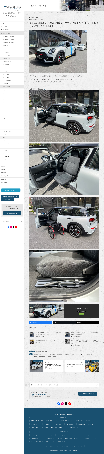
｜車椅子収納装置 (5, 64)
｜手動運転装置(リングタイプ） (8, 39)
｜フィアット (4, 147)
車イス (41, 354)
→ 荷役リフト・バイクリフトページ (11, 190)
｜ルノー (3, 153)
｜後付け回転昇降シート (7, 61)
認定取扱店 (3, 179)
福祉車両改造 (42, 356)
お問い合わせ (4, 182)
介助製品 (4, 26)
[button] (10, 196)
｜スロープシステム (6, 71)
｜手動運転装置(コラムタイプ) (8, 36)
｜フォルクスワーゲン (6, 131)
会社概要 (3, 169)
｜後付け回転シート (6, 58)
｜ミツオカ (4, 115)
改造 (47, 354)
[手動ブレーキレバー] (36, 366)
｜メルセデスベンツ (6, 124)
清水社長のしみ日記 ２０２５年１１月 (45, 340)
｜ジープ (3, 162)
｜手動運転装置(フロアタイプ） (8, 42)
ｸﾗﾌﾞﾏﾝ (77, 354)
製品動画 (3, 166)
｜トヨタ (3, 90)
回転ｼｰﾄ (67, 354)
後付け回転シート (35, 19)
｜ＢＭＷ (3, 128)
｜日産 (3, 96)
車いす (54, 356)
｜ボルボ (3, 140)
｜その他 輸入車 (61, 441)
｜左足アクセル (5, 48)
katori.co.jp (68, 451)
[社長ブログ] (92, 366)
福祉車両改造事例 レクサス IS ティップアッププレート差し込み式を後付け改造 (49, 333)
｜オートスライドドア (6, 80)
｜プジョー (4, 159)
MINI (42, 19)
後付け (35, 356)
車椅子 (49, 356)
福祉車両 (36, 354)
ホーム (2, 23)
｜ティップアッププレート (7, 52)
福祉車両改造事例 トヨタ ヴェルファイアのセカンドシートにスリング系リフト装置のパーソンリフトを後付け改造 (84, 341)
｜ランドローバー (5, 156)
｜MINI (3, 137)
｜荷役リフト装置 (5, 77)
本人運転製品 (5, 29)
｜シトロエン (4, 150)
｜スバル (3, 105)
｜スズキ (3, 112)
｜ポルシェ (4, 121)
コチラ (45, 89)
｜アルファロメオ (5, 143)
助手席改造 (52, 354)
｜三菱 (3, 99)
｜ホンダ (3, 93)
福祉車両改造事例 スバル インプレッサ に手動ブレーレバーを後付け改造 (53, 366)
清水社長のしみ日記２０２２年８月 (75, 364)
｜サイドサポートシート (7, 55)
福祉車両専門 (60, 354)
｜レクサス (4, 118)
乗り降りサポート (90, 354)
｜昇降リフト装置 (5, 74)
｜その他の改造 (5, 83)
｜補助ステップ (5, 67)
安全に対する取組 (5, 176)
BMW (72, 354)
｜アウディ (4, 134)
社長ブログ (3, 172)
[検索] (21, 221)
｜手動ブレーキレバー (6, 45)
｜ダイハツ (4, 109)
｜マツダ (3, 102)
